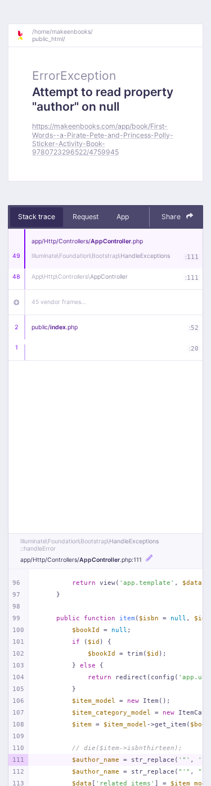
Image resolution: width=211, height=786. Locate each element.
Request (85, 216)
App (122, 216)
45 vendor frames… (59, 302)
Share (171, 216)
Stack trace (36, 216)
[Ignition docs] (24, 35)
